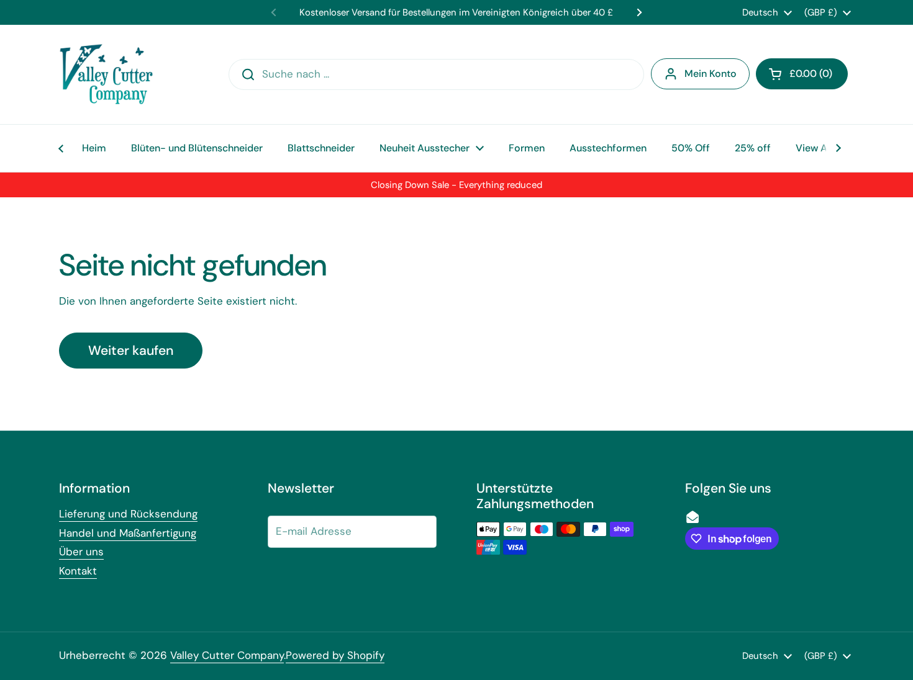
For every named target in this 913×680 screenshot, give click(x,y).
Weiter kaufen (130, 350)
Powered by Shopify (335, 655)
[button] (802, 73)
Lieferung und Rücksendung (128, 514)
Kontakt (78, 571)
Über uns (81, 551)
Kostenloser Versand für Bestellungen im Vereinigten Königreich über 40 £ (456, 12)
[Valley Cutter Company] (106, 74)
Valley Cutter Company (227, 655)
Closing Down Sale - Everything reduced (456, 185)
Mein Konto (710, 73)
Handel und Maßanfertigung (127, 533)
